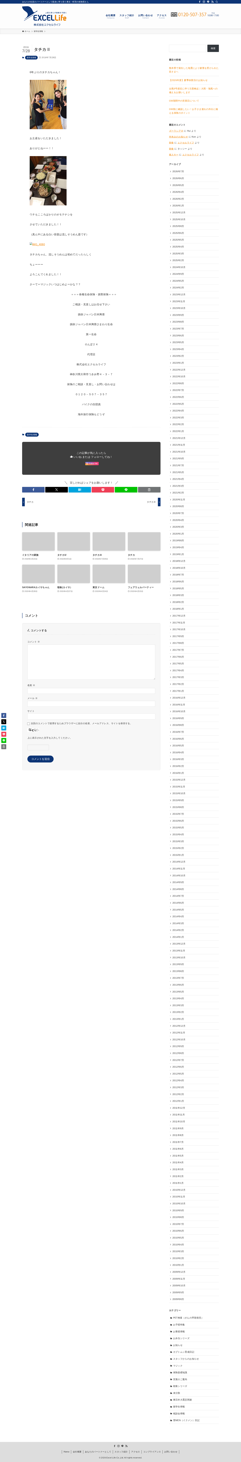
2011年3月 (178, 1169)
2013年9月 (178, 964)
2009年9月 (178, 1292)
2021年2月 (178, 492)
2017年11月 (178, 622)
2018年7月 (178, 574)
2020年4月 (178, 520)
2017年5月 (178, 663)
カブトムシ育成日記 (183, 1352)
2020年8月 (178, 506)
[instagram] (204, 2)
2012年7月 (178, 1060)
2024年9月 (178, 274)
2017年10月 (178, 629)
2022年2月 (178, 424)
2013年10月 (178, 957)
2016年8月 (178, 725)
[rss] (212, 2)
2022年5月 (178, 404)
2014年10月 (178, 875)
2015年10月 (178, 793)
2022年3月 (178, 417)
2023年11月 (178, 301)
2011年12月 (178, 1108)
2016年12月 (178, 697)
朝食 (171, 142)
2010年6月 (178, 1230)
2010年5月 (178, 1237)
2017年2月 (178, 684)
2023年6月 (178, 335)
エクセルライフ (186, 142)
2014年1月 (178, 937)
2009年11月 (178, 1278)
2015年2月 (178, 848)
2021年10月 (178, 451)
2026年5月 (178, 185)
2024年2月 (178, 287)
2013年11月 (178, 950)
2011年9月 (178, 1128)
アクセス (135, 1451)
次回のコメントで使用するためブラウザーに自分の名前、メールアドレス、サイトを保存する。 (81, 723)
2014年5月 (178, 909)
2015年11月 (178, 786)
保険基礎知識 (180, 1372)
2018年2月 (178, 602)
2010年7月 (178, 1224)
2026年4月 (178, 192)
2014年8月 (178, 889)
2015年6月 (178, 820)
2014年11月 (178, 868)
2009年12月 (178, 1272)
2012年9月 (178, 1046)
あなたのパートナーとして (98, 1451)
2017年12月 (178, 615)
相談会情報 (179, 1413)
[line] (208, 2)
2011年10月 (178, 1121)
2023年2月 (178, 356)
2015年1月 (178, 855)
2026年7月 (178, 171)
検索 (213, 48)
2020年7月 (178, 513)
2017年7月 (178, 650)
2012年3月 (178, 1087)
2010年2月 (178, 1258)
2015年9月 (178, 800)
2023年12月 (178, 294)
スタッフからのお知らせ (186, 1358)
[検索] (217, 2)
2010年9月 (178, 1210)
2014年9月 (178, 882)
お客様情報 (179, 1331)
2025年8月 (178, 226)
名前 (31, 685)
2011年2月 (178, 1176)
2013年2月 (178, 1012)
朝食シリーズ (180, 1386)
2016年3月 (178, 759)
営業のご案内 (180, 1379)
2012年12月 (178, 1026)
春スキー (174, 154)
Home (67, 1451)
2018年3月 (178, 595)
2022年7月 (178, 390)
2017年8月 (178, 643)
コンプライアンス (152, 1451)
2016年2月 (178, 766)
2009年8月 (178, 1299)
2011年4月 (178, 1162)
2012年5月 (178, 1073)
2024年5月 (178, 281)
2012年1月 (178, 1101)
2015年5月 (178, 827)
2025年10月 (178, 219)
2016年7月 (178, 732)
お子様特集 (179, 1324)
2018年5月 (178, 588)
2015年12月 (178, 779)
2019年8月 (178, 540)
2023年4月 (178, 349)
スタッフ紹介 (121, 1451)
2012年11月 (178, 1032)
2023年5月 (178, 342)
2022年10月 (178, 376)
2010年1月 (178, 1265)
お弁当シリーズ (181, 1338)
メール (32, 698)
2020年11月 (178, 499)
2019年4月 (178, 547)
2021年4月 (178, 479)
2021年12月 (178, 438)
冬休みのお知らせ (178, 136)
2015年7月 (178, 814)
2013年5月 (178, 991)
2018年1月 (178, 609)
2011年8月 (178, 1135)
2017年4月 (178, 670)
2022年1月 (178, 431)
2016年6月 (178, 738)
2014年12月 (178, 861)
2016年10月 (178, 711)
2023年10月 (178, 308)
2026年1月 (178, 205)
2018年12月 (178, 561)
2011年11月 (178, 1114)
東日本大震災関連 (182, 1399)
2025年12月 (178, 212)
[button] (33, 489)
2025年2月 (178, 260)
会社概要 (77, 1451)
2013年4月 (178, 998)
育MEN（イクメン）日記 (186, 1420)
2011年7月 (178, 1142)
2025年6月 (178, 233)
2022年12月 (178, 369)
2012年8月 (178, 1053)
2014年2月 (178, 930)
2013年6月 (178, 984)
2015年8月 (178, 807)
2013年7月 (178, 978)
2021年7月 (178, 465)
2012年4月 (178, 1080)
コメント (33, 641)
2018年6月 (178, 581)
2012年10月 (178, 1039)
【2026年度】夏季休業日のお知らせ (188, 80)
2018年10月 (178, 568)
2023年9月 (178, 315)
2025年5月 (178, 239)
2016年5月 (178, 745)
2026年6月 (178, 178)
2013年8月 (178, 971)
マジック (178, 1365)
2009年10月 (178, 1285)
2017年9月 (178, 636)
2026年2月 (178, 199)
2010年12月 (178, 1190)
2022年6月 (178, 397)
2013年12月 (178, 943)
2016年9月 (178, 718)
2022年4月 (178, 410)
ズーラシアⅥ (176, 130)
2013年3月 (178, 1005)
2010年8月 (178, 1217)
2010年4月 (178, 1244)
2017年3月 (178, 677)
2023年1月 (178, 363)
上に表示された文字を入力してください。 (49, 738)
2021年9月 (178, 458)
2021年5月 (178, 472)
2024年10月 (178, 267)
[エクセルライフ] (44, 16)
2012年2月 (178, 1094)
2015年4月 (178, 834)
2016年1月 (178, 773)
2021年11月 (178, 445)
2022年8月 (178, 383)
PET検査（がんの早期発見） (188, 1317)
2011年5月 (178, 1155)
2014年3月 (178, 923)
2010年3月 (178, 1251)
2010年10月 (178, 1203)
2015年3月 (178, 841)
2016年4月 (178, 752)
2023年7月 (178, 328)
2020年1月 (178, 533)
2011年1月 (178, 1183)
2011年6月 (178, 1148)
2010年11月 (178, 1196)
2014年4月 (178, 916)
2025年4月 (178, 246)
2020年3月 (178, 527)
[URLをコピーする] (149, 489)
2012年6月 (178, 1066)
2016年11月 (178, 704)
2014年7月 (178, 896)
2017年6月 (178, 656)
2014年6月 (178, 902)
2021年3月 (178, 486)
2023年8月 (178, 321)
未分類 (176, 1393)
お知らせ (178, 1345)
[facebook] (200, 2)
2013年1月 (178, 1019)
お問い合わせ (170, 1451)
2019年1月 (178, 554)
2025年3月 (178, 253)
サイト (30, 711)
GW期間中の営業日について (184, 100)
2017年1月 (178, 691)
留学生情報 (31, 57)
